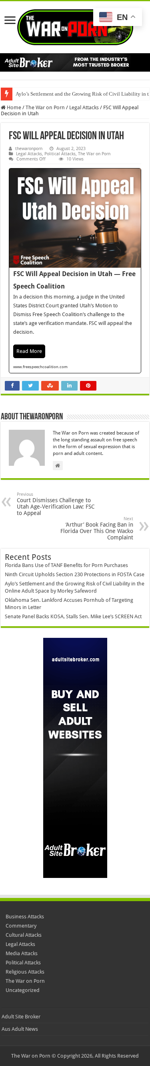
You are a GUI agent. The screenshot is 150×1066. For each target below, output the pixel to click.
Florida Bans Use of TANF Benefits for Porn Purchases (66, 565)
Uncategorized (23, 990)
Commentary (21, 926)
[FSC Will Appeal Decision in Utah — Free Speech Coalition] (75, 270)
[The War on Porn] (75, 25)
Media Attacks (22, 953)
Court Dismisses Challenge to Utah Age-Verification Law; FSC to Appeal (55, 504)
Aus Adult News (20, 1029)
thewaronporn (28, 148)
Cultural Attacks (24, 935)
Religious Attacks (25, 972)
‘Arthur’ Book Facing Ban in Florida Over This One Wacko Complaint (96, 528)
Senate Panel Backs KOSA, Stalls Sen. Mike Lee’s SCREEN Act (73, 616)
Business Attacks (25, 917)
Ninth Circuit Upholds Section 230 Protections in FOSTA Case (74, 574)
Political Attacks (60, 153)
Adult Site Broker (21, 1017)
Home (13, 107)
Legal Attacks (84, 107)
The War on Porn (45, 107)
